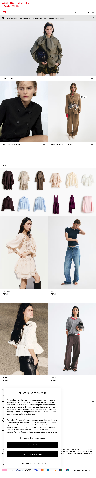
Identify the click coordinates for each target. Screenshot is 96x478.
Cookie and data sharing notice (32, 438)
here (62, 18)
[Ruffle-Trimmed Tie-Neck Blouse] (72, 180)
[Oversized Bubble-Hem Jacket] (8, 204)
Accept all (32, 445)
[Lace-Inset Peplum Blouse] (88, 180)
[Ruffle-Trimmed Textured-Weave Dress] (24, 180)
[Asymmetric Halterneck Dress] (72, 204)
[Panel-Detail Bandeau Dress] (88, 204)
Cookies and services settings (32, 464)
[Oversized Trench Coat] (40, 180)
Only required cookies (32, 454)
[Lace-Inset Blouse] (40, 204)
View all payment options (81, 470)
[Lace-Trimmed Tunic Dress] (8, 180)
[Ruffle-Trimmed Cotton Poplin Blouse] (24, 204)
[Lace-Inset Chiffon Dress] (56, 204)
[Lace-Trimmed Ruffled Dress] (56, 180)
